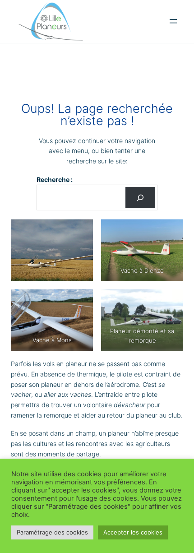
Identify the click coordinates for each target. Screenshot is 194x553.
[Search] (140, 197)
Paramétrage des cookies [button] (52, 532)
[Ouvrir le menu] (173, 21)
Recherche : (55, 179)
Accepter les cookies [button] (132, 532)
